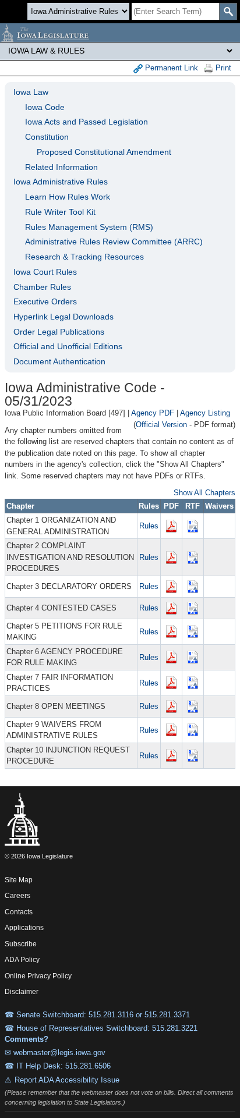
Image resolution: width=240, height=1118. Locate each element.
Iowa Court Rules (45, 271)
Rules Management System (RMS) (89, 227)
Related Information (61, 167)
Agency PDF (152, 413)
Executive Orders (45, 301)
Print (222, 67)
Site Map (19, 880)
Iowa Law (30, 92)
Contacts (19, 912)
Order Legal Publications (58, 331)
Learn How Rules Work (67, 196)
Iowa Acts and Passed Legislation (86, 121)
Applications (24, 928)
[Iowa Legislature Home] (120, 32)
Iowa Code (45, 107)
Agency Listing (205, 413)
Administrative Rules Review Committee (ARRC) (114, 241)
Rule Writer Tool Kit (60, 211)
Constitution (47, 136)
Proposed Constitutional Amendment (104, 152)
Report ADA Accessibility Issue (67, 1080)
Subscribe (21, 944)
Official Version (161, 424)
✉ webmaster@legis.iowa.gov (55, 1052)
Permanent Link (170, 67)
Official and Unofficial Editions (67, 346)
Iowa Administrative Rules (60, 181)
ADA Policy (22, 960)
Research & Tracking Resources (84, 256)
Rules (148, 525)
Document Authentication (59, 361)
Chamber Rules (42, 287)
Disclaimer (21, 992)
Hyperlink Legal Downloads (63, 316)
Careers (17, 896)
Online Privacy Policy (38, 976)
